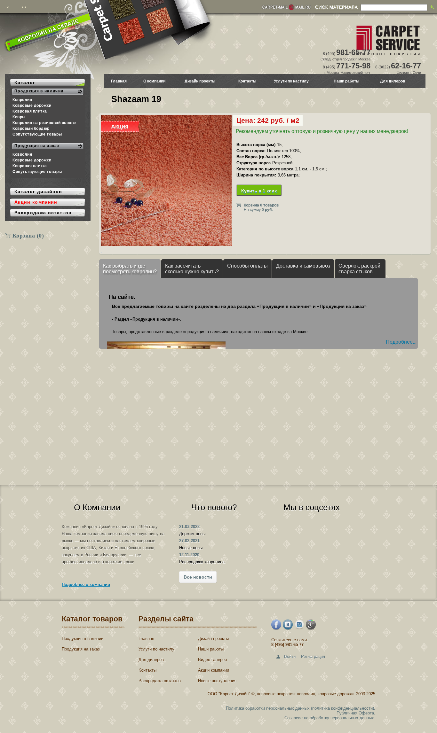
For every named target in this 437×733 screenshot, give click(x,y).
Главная (119, 81)
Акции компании (213, 670)
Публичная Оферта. (356, 713)
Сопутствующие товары (37, 134)
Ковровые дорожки (32, 105)
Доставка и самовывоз (303, 266)
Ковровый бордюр (31, 128)
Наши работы (346, 81)
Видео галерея (212, 659)
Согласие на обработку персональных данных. (329, 717)
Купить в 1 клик (259, 190)
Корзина (28, 235)
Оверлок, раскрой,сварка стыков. (360, 268)
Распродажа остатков (160, 680)
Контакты (247, 81)
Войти (290, 656)
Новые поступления (217, 680)
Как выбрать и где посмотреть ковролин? (130, 268)
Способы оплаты (247, 266)
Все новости (198, 577)
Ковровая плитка (29, 111)
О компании (154, 81)
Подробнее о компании (86, 584)
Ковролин (22, 99)
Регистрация (313, 656)
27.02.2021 (189, 540)
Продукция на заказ (81, 649)
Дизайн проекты (200, 81)
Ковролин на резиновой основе (44, 123)
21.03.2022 (189, 526)
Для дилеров (392, 81)
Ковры (19, 117)
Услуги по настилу (291, 81)
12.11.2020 (189, 554)
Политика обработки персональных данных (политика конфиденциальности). (300, 708)
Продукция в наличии (82, 638)
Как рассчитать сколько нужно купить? (192, 268)
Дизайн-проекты (213, 638)
